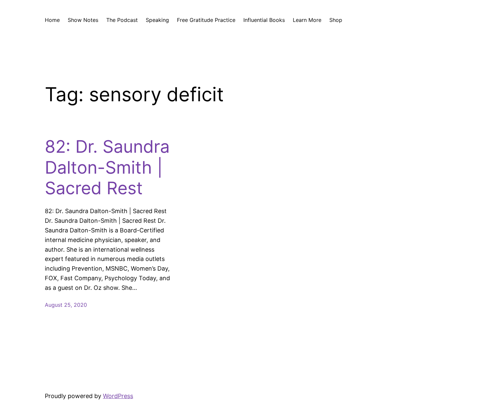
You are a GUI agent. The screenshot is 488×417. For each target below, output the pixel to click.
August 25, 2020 (66, 304)
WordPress (118, 395)
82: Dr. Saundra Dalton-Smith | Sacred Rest (107, 167)
